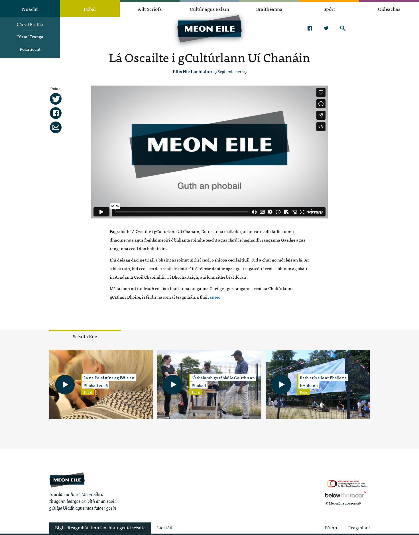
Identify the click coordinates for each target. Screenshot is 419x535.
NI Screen (347, 484)
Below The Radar (345, 494)
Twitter (326, 28)
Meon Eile (67, 480)
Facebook (309, 28)
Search (342, 28)
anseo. (215, 296)
